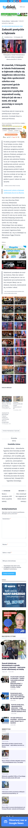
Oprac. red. (4, 671)
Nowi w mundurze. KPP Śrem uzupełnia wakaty (7, 496)
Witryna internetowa (9, 561)
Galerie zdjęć (19, 26)
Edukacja (12, 26)
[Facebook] (8, 1)
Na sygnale (6, 656)
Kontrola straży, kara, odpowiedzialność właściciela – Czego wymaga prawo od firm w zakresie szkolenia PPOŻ (18, 708)
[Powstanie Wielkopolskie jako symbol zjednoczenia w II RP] (18, 399)
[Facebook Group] (17, 1)
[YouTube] (20, 1)
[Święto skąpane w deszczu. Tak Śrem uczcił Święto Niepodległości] (7, 399)
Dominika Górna (8, 37)
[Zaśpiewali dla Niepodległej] (7, 418)
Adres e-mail (7, 553)
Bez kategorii (5, 26)
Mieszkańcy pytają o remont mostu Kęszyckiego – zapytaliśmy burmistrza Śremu (13, 745)
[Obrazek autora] (3, 37)
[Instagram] (14, 1)
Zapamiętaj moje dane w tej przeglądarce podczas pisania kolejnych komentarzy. (12, 567)
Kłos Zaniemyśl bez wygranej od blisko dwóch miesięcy (21, 496)
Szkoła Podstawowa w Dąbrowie (11, 430)
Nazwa (5, 544)
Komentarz (7, 519)
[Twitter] (11, 1)
